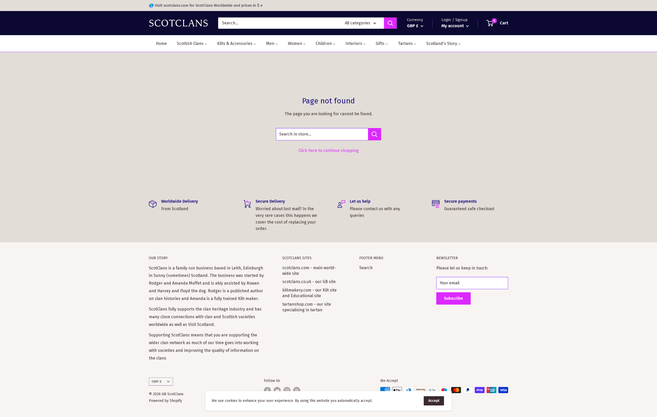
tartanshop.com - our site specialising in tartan (306, 307)
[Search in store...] (374, 134)
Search (366, 267)
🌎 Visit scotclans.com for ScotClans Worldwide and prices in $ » (206, 5)
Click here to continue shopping (328, 150)
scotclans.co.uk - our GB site (309, 281)
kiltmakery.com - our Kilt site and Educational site (309, 293)
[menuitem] (158, 43)
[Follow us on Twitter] (277, 390)
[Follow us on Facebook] (267, 390)
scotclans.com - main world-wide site (309, 270)
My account (453, 25)
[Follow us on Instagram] (287, 390)
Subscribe (453, 298)
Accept (433, 401)
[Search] (390, 23)
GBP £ (156, 381)
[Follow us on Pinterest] (296, 390)
